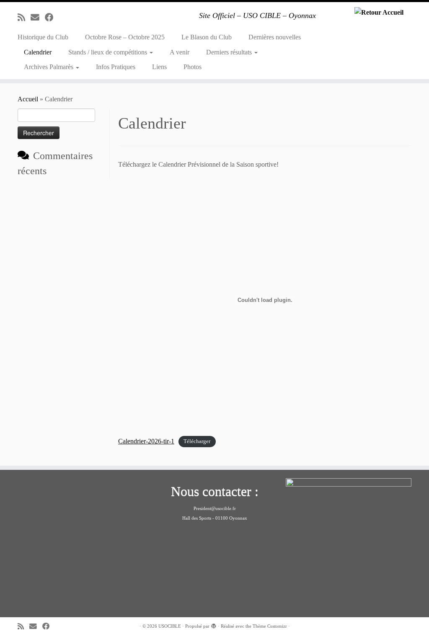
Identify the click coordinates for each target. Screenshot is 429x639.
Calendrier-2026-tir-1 (146, 441)
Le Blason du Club (206, 37)
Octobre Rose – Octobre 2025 (125, 37)
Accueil (28, 99)
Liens (159, 66)
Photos (192, 66)
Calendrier (38, 52)
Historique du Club (43, 37)
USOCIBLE (169, 626)
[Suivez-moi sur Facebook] (52, 17)
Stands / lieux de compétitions (108, 52)
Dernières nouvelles (274, 37)
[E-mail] (38, 17)
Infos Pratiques (115, 66)
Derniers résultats (229, 52)
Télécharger (196, 442)
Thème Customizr (270, 626)
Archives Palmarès (49, 66)
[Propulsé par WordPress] (214, 625)
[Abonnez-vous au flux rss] (24, 17)
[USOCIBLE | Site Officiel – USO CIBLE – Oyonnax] (378, 12)
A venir (179, 52)
